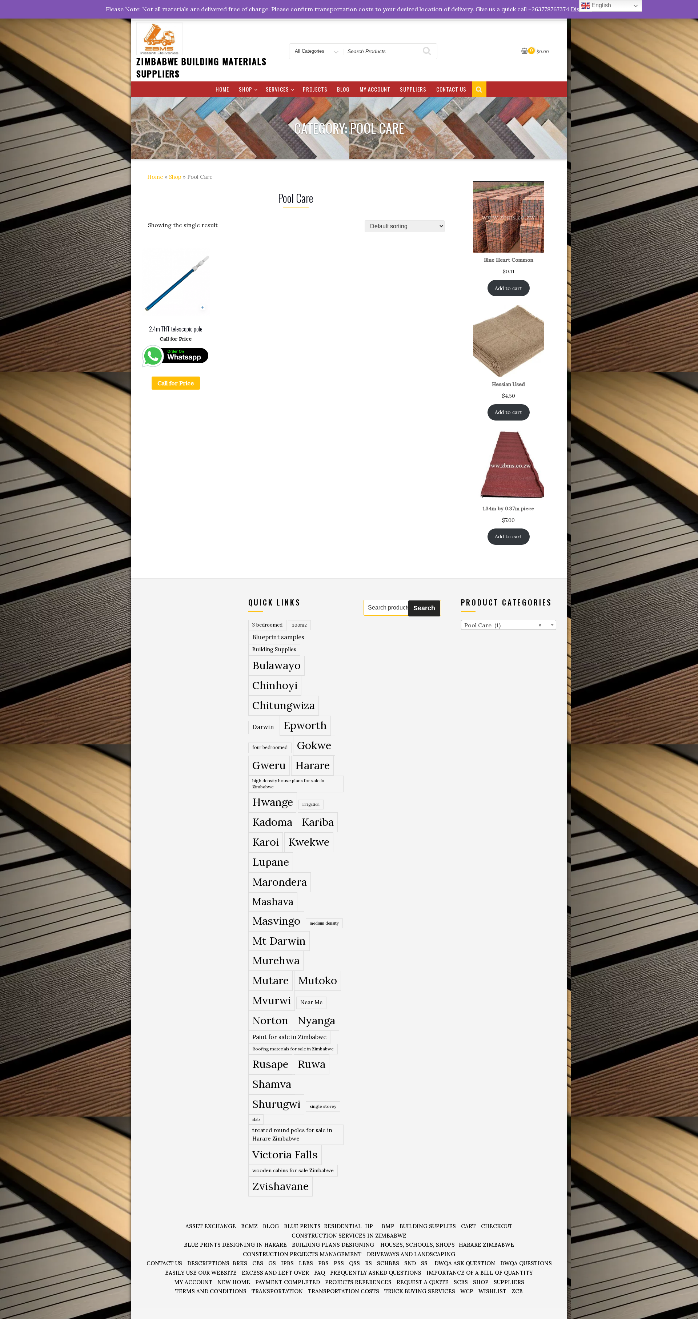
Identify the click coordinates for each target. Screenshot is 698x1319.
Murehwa (276, 960)
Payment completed (287, 1282)
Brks (240, 1263)
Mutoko (317, 980)
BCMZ (249, 1226)
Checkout (497, 1226)
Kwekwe (308, 842)
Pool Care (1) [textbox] (503, 625)
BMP (388, 1226)
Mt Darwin (279, 941)
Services (277, 89)
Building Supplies (274, 649)
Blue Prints (302, 1226)
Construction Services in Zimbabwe (349, 1235)
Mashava (272, 901)
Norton (270, 1020)
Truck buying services (419, 1291)
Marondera (279, 882)
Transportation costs (343, 1291)
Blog (343, 89)
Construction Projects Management (302, 1254)
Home (222, 89)
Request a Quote (423, 1282)
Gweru (269, 765)
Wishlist (492, 1291)
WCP (466, 1291)
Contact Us (451, 89)
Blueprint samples (278, 637)
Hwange (272, 802)
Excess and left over (275, 1272)
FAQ (319, 1272)
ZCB (517, 1291)
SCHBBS (388, 1263)
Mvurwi (271, 1000)
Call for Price (175, 383)
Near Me (311, 1002)
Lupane (270, 862)
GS (272, 1263)
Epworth (305, 725)
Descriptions (208, 1263)
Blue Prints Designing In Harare (235, 1244)
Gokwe (314, 745)
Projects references (358, 1282)
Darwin (263, 727)
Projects (315, 89)
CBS (257, 1263)
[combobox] (509, 625)
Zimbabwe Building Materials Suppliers (201, 67)
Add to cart (508, 288)
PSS (339, 1263)
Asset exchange (210, 1226)
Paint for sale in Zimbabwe (289, 1037)
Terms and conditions (210, 1291)
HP (369, 1226)
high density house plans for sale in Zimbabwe (288, 784)
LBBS (306, 1263)
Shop (245, 89)
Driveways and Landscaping (411, 1254)
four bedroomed (270, 747)
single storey (323, 1106)
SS (424, 1263)
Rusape (270, 1064)
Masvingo (276, 921)
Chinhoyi (274, 685)
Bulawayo (276, 665)
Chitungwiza (283, 705)
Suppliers (413, 89)
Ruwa (311, 1064)
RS (368, 1263)
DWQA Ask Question (464, 1263)
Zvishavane (280, 1186)
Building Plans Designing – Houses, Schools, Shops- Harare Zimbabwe (403, 1244)
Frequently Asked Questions (375, 1272)
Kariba (318, 822)
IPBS (287, 1263)
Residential (343, 1226)
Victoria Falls (285, 1154)
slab (256, 1119)
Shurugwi (276, 1104)
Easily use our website (201, 1272)
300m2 (299, 625)
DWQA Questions (526, 1263)
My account (375, 89)
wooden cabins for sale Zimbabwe (293, 1170)
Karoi (265, 842)
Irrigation (311, 804)
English (600, 5)
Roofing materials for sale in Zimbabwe (293, 1048)
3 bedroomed (267, 625)
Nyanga (316, 1020)
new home (233, 1282)
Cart (468, 1226)
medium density (324, 923)
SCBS (461, 1282)
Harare (312, 765)
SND (410, 1263)
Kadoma (272, 822)
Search (424, 608)
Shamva (271, 1084)
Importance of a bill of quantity (479, 1272)
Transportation (277, 1291)
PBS (323, 1263)
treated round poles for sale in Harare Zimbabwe (292, 1134)
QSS (354, 1263)
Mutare (270, 980)
